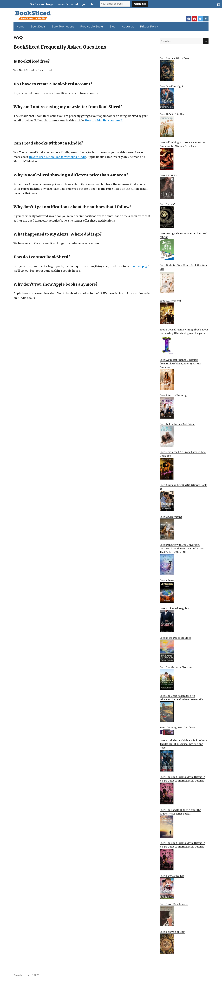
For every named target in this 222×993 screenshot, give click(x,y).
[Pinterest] (194, 18)
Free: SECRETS (168, 175)
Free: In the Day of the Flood (175, 637)
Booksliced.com (21, 975)
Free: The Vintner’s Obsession (176, 667)
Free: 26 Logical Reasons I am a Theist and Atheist (183, 235)
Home (21, 26)
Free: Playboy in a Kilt (172, 876)
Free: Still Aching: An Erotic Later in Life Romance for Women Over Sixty (182, 144)
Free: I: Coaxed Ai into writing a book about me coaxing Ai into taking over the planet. (184, 331)
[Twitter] (200, 18)
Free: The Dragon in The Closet (177, 727)
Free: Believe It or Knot (172, 931)
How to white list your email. (104, 120)
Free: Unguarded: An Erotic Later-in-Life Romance (183, 454)
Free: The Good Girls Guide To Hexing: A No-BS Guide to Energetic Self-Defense (182, 779)
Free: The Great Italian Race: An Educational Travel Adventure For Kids (181, 697)
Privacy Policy (149, 26)
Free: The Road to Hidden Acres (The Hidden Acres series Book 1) (180, 812)
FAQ (187, 976)
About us (128, 26)
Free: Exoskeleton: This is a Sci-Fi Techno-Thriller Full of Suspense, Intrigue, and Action (183, 744)
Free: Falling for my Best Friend (177, 424)
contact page (140, 266)
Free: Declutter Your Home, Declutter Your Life (183, 267)
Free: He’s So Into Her (172, 114)
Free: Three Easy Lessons (174, 904)
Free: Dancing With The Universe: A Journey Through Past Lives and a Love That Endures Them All (182, 548)
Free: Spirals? (167, 204)
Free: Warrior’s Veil (170, 300)
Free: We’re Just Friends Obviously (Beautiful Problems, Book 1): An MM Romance (180, 363)
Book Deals (38, 26)
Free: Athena (167, 580)
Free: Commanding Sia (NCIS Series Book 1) (183, 487)
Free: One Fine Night (171, 86)
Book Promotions (63, 26)
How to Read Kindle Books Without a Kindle (57, 156)
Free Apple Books (91, 26)
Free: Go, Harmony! (171, 516)
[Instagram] (206, 18)
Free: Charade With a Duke (174, 58)
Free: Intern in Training (173, 395)
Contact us (176, 976)
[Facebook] (188, 18)
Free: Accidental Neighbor (174, 608)
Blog (113, 26)
